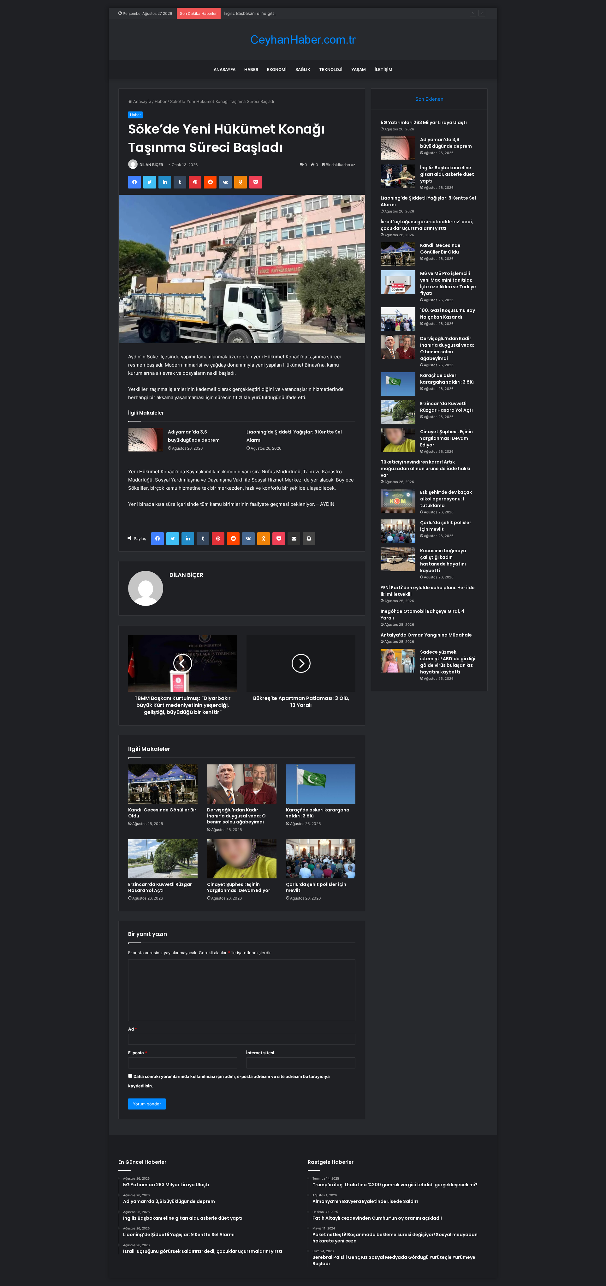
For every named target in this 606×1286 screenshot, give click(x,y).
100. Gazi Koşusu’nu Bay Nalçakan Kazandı (447, 313)
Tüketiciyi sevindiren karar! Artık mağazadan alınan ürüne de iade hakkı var (425, 468)
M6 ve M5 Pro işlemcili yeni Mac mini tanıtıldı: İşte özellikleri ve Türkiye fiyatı (448, 283)
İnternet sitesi (260, 1052)
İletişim (383, 69)
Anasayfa (224, 69)
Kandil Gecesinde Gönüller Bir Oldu (162, 813)
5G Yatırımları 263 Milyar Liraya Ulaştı (424, 122)
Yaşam (358, 69)
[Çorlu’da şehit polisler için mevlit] (320, 858)
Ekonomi (277, 69)
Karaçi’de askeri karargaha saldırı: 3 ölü (317, 813)
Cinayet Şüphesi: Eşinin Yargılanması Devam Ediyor (238, 887)
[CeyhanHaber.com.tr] (303, 39)
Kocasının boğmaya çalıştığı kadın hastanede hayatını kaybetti (443, 560)
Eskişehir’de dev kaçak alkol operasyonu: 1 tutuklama (446, 499)
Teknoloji (330, 69)
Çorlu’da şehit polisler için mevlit (316, 887)
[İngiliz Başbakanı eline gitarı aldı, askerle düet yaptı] (398, 176)
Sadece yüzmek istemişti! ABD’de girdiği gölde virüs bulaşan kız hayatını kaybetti (447, 662)
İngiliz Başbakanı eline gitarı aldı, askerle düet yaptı (273, 13)
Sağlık (302, 69)
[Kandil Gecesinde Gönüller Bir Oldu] (163, 784)
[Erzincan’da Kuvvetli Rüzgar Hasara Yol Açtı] (163, 858)
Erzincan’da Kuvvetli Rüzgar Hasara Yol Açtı (160, 887)
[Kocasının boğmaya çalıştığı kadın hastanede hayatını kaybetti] (398, 559)
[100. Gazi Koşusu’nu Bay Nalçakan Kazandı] (398, 319)
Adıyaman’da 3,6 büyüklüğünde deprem (446, 142)
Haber (251, 69)
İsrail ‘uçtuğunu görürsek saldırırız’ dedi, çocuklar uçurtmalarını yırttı (427, 224)
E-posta (137, 1052)
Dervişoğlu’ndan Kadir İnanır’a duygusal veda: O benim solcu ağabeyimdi (236, 816)
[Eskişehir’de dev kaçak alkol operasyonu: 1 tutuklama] (398, 501)
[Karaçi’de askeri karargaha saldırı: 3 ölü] (320, 784)
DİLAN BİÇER (151, 164)
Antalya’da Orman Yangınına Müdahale (426, 635)
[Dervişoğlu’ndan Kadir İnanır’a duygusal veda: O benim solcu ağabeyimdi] (241, 784)
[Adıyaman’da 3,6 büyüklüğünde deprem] (145, 440)
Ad (132, 1029)
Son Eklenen (429, 99)
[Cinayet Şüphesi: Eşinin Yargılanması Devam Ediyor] (241, 858)
